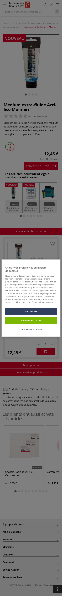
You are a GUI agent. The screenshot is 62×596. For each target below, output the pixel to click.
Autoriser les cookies (31, 320)
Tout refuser (31, 311)
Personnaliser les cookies (30, 329)
